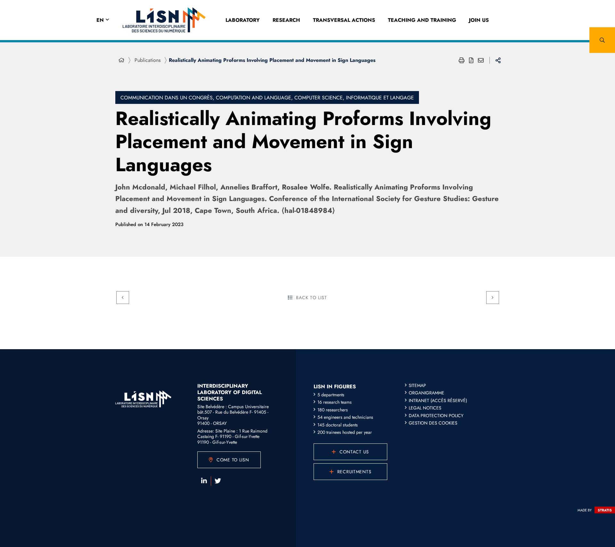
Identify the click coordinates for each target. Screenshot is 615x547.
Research (286, 20)
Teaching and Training (422, 20)
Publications (147, 60)
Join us (479, 20)
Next (492, 297)
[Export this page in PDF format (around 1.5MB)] (471, 60)
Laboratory (243, 20)
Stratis (605, 510)
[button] (602, 40)
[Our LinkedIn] (204, 481)
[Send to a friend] (481, 60)
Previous (122, 297)
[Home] (121, 60)
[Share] (498, 60)
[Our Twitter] (218, 481)
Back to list (311, 297)
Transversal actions (344, 20)
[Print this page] (461, 60)
